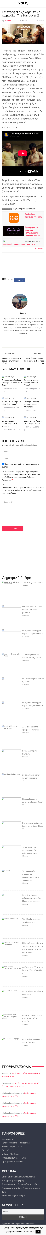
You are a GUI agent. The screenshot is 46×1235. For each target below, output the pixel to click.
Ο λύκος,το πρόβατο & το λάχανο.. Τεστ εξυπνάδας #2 (32, 970)
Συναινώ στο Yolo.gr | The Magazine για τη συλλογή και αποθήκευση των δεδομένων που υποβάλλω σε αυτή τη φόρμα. (21, 476)
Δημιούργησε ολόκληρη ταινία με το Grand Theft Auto (12, 382)
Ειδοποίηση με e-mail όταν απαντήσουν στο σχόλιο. (20, 465)
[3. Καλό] (7, 209)
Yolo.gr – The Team (10, 1154)
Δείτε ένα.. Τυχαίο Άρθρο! (13, 1195)
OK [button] (38, 1231)
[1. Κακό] (3, 209)
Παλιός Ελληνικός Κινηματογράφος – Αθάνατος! (31, 404)
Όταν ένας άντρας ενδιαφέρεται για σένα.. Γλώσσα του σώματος (32, 898)
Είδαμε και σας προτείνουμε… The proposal (9, 423)
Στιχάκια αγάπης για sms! (32, 583)
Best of (5, 1150)
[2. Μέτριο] (5, 209)
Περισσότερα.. (29, 1231)
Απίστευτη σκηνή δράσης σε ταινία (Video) (31, 382)
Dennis (8, 21)
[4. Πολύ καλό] (9, 209)
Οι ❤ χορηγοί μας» (38, 248)
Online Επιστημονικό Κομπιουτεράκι (18, 1177)
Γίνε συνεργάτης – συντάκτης (16, 1143)
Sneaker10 (7, 244)
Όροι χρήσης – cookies (12, 1161)
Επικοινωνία (7, 1139)
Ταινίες (10, 279)
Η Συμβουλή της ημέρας (13, 1180)
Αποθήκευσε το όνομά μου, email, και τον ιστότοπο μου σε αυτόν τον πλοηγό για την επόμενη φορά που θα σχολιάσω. (23, 490)
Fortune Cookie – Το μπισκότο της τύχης (20, 1184)
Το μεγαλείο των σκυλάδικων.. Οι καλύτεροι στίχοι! (29, 850)
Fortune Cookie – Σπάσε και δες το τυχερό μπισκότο (32, 610)
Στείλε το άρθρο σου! (12, 1146)
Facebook (20, 280)
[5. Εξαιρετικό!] (11, 209)
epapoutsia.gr (19, 244)
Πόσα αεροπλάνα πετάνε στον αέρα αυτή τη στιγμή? (32, 1018)
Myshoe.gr (31, 244)
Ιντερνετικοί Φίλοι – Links (14, 1158)
